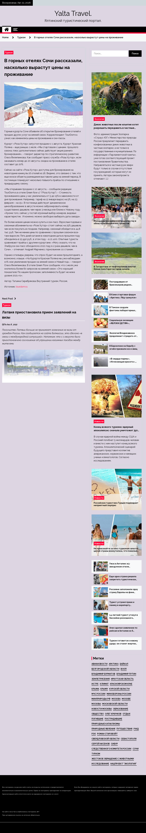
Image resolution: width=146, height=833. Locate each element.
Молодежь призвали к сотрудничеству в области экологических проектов (115, 222)
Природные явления (103, 729)
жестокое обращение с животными (113, 759)
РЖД (136, 729)
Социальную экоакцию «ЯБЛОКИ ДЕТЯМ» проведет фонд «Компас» (123, 322)
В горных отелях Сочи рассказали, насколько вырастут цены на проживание (43, 67)
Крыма (95, 689)
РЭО (94, 734)
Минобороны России (119, 694)
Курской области (119, 689)
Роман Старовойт (107, 734)
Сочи (136, 749)
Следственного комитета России (111, 749)
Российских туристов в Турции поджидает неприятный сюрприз (116, 504)
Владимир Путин (126, 674)
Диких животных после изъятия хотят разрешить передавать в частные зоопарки (116, 126)
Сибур (114, 744)
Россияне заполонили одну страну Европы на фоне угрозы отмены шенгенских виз (123, 591)
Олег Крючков (113, 714)
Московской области (115, 704)
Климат (104, 684)
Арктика (113, 664)
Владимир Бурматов (103, 674)
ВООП (124, 669)
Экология (99, 119)
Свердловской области (105, 739)
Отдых (126, 714)
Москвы (96, 704)
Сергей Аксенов (101, 744)
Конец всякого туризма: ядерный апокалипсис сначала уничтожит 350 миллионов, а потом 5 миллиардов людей (116, 429)
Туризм (9, 52)
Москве (126, 699)
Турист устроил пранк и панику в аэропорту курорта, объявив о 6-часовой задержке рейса (122, 604)
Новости (99, 421)
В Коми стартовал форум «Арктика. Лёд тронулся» (123, 296)
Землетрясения (101, 679)
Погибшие (97, 719)
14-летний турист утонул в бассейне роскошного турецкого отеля (123, 617)
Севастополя (128, 739)
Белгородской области (105, 669)
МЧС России (98, 694)
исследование (100, 764)
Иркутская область (122, 679)
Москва (116, 699)
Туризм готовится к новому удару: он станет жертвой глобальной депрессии (123, 642)
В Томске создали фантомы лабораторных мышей (122, 309)
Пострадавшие (113, 719)
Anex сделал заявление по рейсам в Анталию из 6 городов (123, 629)
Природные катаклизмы (106, 724)
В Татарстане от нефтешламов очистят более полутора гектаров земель (115, 267)
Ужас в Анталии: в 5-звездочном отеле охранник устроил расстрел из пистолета (121, 565)
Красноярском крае (121, 684)
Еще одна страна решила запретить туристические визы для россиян (123, 578)
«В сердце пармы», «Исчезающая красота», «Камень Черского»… (122, 360)
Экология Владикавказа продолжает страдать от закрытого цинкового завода (122, 335)
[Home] (6, 29)
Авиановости (100, 664)
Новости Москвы (102, 709)
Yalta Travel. (73, 13)
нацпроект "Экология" (123, 764)
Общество (98, 714)
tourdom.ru (22, 286)
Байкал (124, 664)
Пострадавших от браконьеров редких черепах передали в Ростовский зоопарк (120, 283)
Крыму (104, 689)
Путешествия (124, 729)
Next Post (7, 298)
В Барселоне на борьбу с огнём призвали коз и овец (123, 347)
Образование (120, 709)
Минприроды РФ (101, 699)
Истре (95, 684)
